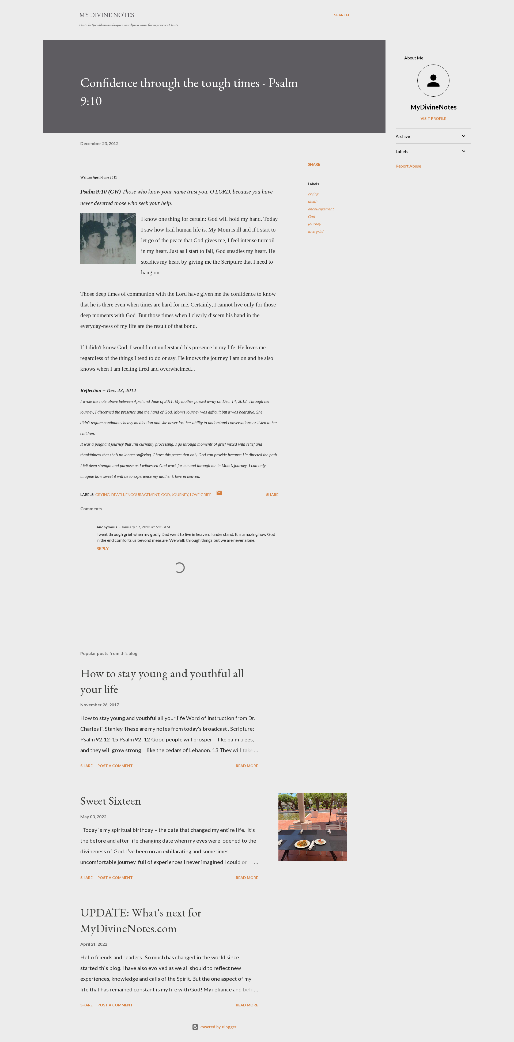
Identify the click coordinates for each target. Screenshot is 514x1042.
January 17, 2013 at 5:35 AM (145, 527)
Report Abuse (408, 165)
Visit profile (433, 118)
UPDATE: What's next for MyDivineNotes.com (140, 920)
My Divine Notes (106, 15)
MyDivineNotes (433, 107)
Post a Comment (115, 765)
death (312, 201)
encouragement (321, 209)
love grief (315, 231)
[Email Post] (219, 494)
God (311, 216)
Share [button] (314, 164)
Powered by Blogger (217, 1026)
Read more (247, 765)
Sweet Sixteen (110, 800)
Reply (102, 548)
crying (313, 194)
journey (314, 224)
